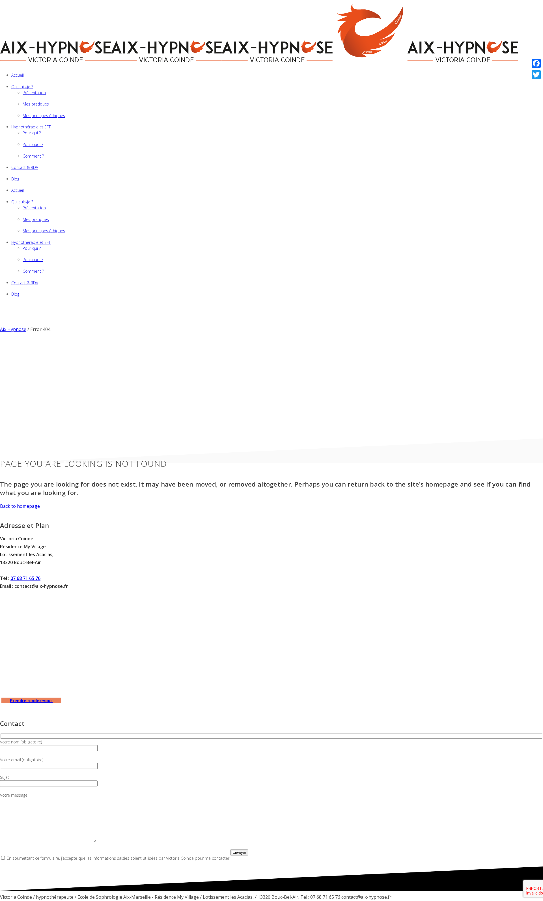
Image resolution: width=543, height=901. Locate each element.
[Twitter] (536, 74)
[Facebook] (536, 63)
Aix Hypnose (13, 329)
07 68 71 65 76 (25, 578)
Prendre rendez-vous (31, 700)
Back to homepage (20, 506)
